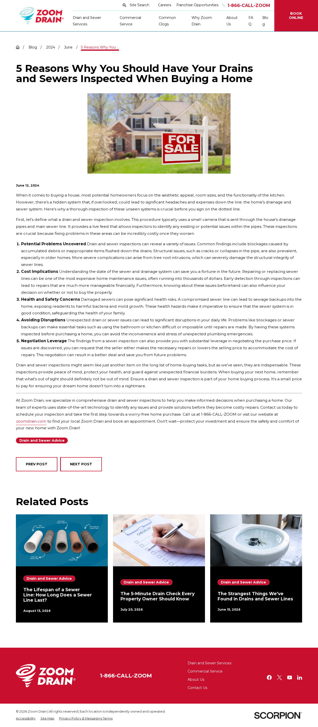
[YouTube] (289, 677)
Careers (164, 5)
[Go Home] (17, 47)
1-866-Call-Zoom (249, 5)
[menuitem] (26, 719)
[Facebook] (269, 677)
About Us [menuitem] (232, 20)
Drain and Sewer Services (209, 663)
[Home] (41, 15)
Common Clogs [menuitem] (167, 20)
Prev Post (36, 464)
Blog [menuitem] (265, 20)
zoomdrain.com (31, 421)
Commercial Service (205, 671)
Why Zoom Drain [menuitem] (202, 20)
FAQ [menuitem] (250, 20)
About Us (196, 679)
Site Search (139, 5)
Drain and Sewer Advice (42, 440)
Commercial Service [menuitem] (130, 20)
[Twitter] (279, 677)
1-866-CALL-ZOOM (126, 675)
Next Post (81, 464)
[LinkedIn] (299, 677)
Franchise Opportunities (197, 5)
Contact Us (197, 687)
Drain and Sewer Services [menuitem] (87, 20)
